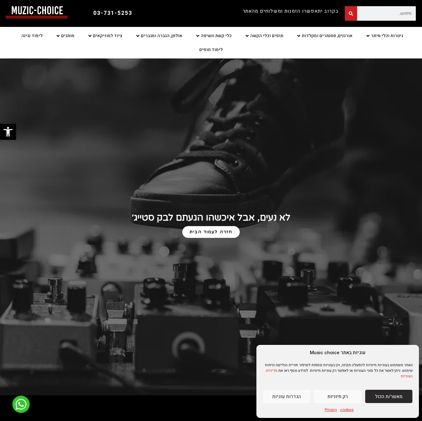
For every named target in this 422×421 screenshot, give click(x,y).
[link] (8, 132)
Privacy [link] (331, 410)
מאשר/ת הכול (389, 396)
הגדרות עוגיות (286, 396)
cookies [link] (347, 410)
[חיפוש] (351, 13)
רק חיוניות (337, 396)
